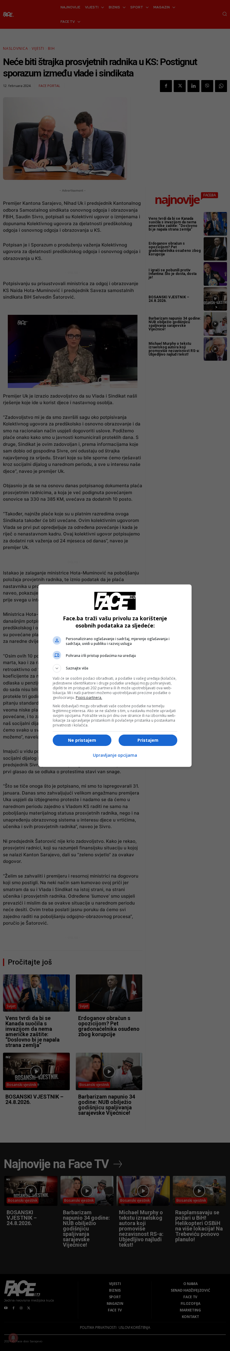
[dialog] (115, 675)
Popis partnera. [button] (89, 697)
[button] (115, 668)
